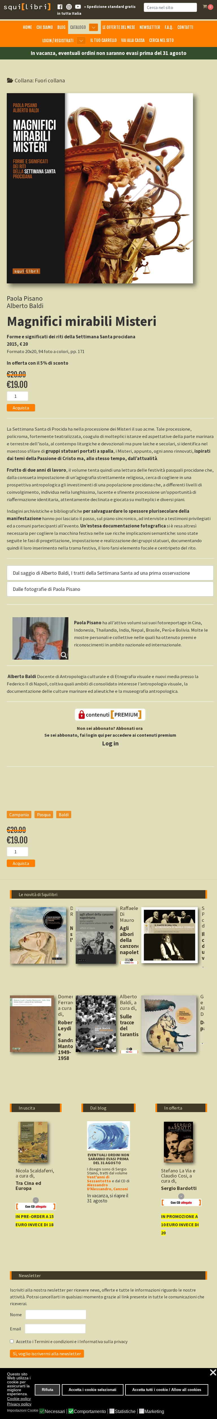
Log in (110, 743)
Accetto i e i (71, 1341)
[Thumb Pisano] (40, 638)
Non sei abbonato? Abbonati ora (110, 728)
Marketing (154, 1412)
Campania (19, 814)
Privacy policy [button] (19, 1404)
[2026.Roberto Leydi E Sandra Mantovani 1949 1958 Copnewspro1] (32, 1023)
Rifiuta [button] (47, 1390)
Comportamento (90, 1412)
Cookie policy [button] (19, 1398)
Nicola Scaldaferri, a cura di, (35, 1173)
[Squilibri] (27, 6)
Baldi (64, 814)
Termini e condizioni (54, 1341)
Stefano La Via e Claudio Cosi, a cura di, (178, 1175)
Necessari (55, 1412)
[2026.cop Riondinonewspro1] (38, 935)
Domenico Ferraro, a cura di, (69, 1005)
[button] (110, 572)
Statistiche (125, 1412)
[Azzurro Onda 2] (108, 1135)
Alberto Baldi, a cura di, (129, 1002)
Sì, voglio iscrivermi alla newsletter (47, 1353)
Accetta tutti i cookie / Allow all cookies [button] (166, 1390)
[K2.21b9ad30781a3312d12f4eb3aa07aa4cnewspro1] (178, 1142)
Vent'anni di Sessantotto (99, 1178)
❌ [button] (213, 1372)
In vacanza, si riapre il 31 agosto (107, 1198)
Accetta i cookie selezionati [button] (92, 1390)
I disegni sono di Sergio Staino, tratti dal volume (107, 1171)
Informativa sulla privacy (103, 1341)
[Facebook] (60, 6)
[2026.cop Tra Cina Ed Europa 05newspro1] (32, 1142)
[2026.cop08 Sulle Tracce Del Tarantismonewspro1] (96, 1023)
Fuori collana (50, 80)
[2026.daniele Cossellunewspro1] (169, 935)
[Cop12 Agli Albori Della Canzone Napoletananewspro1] (96, 935)
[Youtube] (78, 6)
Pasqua (44, 814)
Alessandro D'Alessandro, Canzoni (107, 1186)
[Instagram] (69, 6)
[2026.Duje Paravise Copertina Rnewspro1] (168, 1023)
